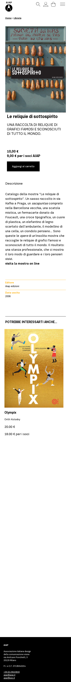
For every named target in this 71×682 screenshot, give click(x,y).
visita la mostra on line (22, 263)
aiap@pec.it (9, 678)
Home (8, 18)
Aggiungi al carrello (23, 166)
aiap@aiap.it (9, 675)
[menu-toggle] (62, 4)
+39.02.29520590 (12, 672)
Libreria (17, 18)
